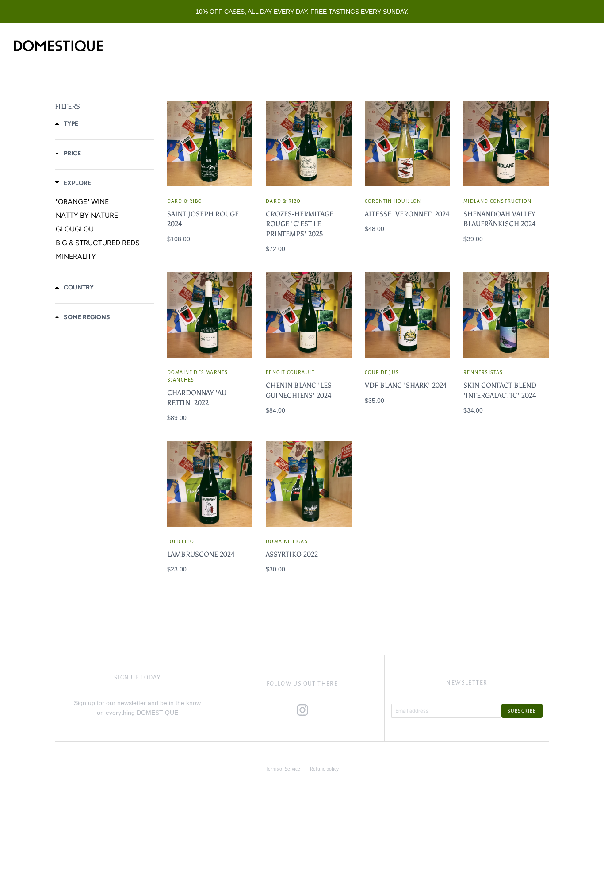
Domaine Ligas (287, 541)
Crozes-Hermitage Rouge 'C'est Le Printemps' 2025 (299, 224)
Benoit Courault (290, 372)
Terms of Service (283, 768)
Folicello (181, 541)
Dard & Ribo (184, 201)
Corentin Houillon (393, 201)
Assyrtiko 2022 (292, 554)
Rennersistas (483, 372)
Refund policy (324, 768)
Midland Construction (497, 201)
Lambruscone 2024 (201, 554)
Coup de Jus (382, 372)
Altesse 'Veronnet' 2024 (407, 214)
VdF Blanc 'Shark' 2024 (406, 385)
